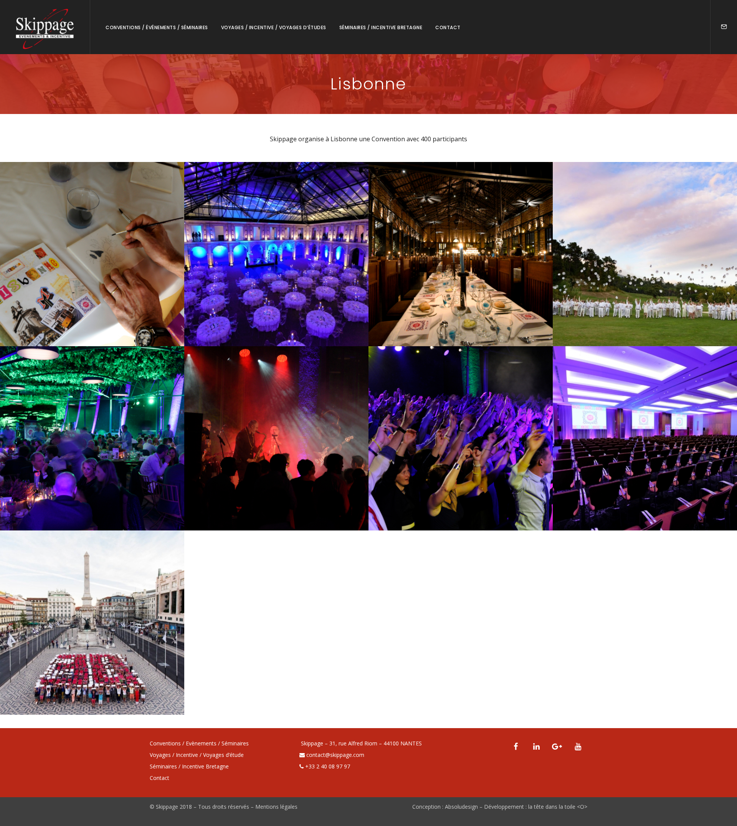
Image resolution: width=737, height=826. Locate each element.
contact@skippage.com (335, 754)
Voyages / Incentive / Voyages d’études (273, 27)
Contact (448, 27)
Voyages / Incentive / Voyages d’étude (197, 754)
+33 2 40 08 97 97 (327, 766)
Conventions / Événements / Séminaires (157, 27)
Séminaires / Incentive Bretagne (381, 27)
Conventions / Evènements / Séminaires (199, 743)
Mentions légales (276, 806)
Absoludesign (461, 806)
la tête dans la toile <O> (557, 806)
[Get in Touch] (724, 27)
